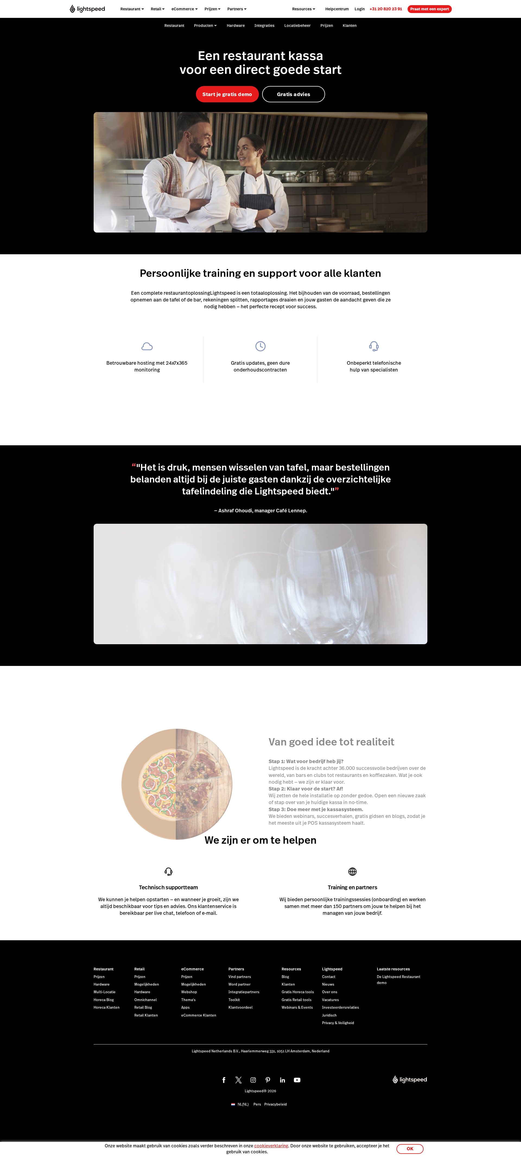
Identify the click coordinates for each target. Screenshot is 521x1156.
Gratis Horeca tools (298, 992)
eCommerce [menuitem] (182, 9)
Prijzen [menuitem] (211, 9)
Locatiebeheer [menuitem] (297, 25)
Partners (236, 969)
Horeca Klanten (107, 1007)
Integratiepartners (243, 992)
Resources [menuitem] (302, 9)
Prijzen (99, 976)
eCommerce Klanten (198, 1015)
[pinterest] (267, 1080)
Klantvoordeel (240, 1007)
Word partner (239, 984)
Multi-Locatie (105, 992)
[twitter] (238, 1080)
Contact (328, 976)
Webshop (189, 992)
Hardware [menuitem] (236, 25)
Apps (185, 1007)
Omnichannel (145, 1000)
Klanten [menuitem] (350, 25)
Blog (285, 976)
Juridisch (329, 1015)
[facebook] (223, 1080)
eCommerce (192, 969)
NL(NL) (243, 1104)
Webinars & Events (297, 1007)
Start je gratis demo (227, 94)
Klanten (288, 984)
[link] (386, 9)
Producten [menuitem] (203, 25)
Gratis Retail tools (297, 1000)
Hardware (102, 984)
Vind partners (239, 976)
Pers (257, 1104)
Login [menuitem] (360, 9)
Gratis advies (293, 94)
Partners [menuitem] (235, 9)
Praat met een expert (429, 9)
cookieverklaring (271, 1146)
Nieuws (328, 984)
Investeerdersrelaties (340, 1007)
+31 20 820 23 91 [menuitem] (386, 9)
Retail (139, 969)
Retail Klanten (146, 1015)
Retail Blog (143, 1007)
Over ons (329, 992)
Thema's (188, 1000)
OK (410, 1149)
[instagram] (253, 1080)
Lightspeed (332, 969)
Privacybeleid (275, 1104)
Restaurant (103, 969)
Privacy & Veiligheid (338, 1023)
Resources (291, 969)
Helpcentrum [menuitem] (337, 9)
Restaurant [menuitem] (130, 9)
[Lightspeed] (87, 9)
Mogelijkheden (146, 984)
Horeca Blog (104, 1000)
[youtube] (297, 1080)
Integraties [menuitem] (265, 25)
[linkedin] (282, 1080)
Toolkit (234, 1000)
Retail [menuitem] (156, 9)
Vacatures (330, 1000)
